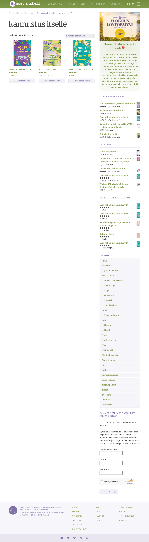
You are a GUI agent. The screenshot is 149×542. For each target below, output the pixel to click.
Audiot (75, 507)
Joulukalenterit (111, 270)
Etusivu (12, 13)
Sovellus (70, 4)
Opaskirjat (109, 295)
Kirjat (107, 290)
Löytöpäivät (107, 350)
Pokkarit (108, 300)
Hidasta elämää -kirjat (114, 280)
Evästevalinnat (79, 529)
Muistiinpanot (108, 360)
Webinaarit (107, 405)
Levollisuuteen (109, 340)
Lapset (105, 335)
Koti (104, 320)
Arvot (98, 507)
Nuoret (105, 365)
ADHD (104, 261)
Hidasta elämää (26, 4)
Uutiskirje (77, 516)
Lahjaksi (106, 330)
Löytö (104, 345)
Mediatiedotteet (126, 516)
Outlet (105, 370)
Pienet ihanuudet (110, 375)
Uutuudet (106, 400)
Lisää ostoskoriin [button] (22, 81)
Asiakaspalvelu (54, 4)
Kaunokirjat (110, 285)
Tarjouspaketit (109, 385)
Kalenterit (106, 266)
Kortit (104, 310)
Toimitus (123, 520)
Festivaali (76, 511)
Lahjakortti (107, 325)
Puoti (98, 520)
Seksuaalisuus (108, 380)
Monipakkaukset (110, 355)
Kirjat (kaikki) (108, 275)
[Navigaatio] (138, 3)
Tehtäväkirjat (110, 305)
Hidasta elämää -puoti (25, 13)
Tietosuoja (77, 524)
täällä (45, 515)
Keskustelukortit (112, 315)
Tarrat (105, 390)
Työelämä (106, 395)
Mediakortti (101, 516)
